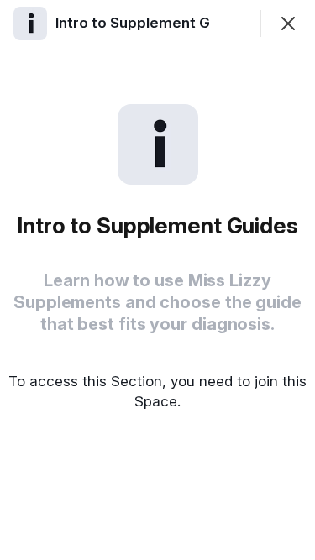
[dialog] (157, 280)
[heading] (153, 23)
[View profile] (30, 23)
